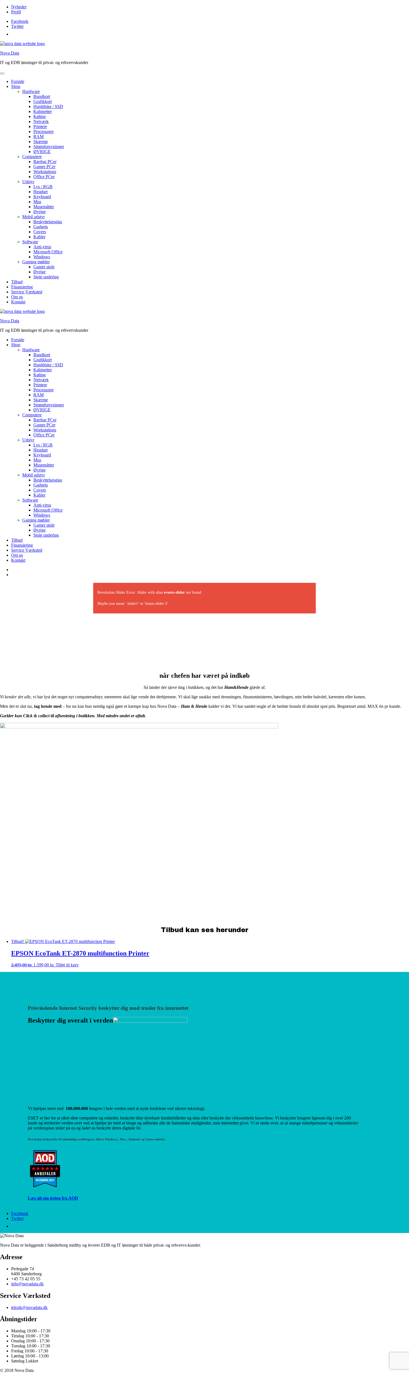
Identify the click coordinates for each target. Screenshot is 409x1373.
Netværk (41, 121)
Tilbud (17, 281)
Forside (17, 81)
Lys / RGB (43, 186)
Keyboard (42, 196)
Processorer (43, 131)
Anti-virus (42, 246)
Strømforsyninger (48, 146)
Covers (39, 231)
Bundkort (41, 96)
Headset (40, 191)
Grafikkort (42, 101)
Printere (40, 126)
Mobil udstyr (33, 216)
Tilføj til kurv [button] (67, 964)
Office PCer (44, 176)
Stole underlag (46, 276)
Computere (32, 156)
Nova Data (9, 53)
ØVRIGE (42, 151)
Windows (41, 256)
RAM (38, 136)
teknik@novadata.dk (29, 1307)
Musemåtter (43, 206)
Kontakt (18, 301)
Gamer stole (44, 266)
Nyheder (18, 6)
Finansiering (22, 286)
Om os (17, 296)
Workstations (44, 171)
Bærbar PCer (44, 161)
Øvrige (39, 211)
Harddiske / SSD (48, 106)
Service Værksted (26, 291)
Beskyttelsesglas (47, 221)
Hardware (31, 91)
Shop (15, 86)
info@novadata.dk (27, 1283)
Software (30, 241)
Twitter (17, 26)
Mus (37, 201)
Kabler (39, 236)
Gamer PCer (44, 166)
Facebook (19, 21)
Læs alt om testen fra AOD (53, 1198)
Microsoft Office (48, 251)
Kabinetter (42, 111)
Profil (16, 11)
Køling (39, 116)
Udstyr (28, 181)
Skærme (40, 141)
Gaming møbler (36, 261)
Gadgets (40, 226)
